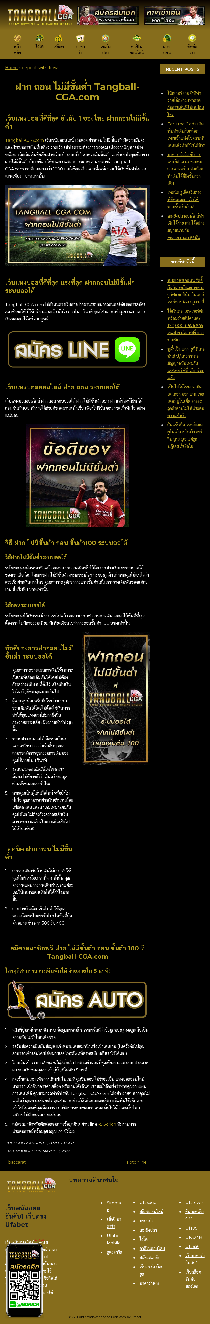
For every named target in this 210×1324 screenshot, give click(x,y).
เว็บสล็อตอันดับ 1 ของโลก (193, 1279)
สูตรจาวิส (114, 1252)
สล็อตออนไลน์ (151, 1211)
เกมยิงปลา (148, 1230)
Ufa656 (192, 1246)
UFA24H (193, 1237)
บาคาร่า (146, 1221)
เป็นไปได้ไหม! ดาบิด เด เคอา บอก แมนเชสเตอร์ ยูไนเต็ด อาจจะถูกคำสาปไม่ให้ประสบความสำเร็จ (185, 401)
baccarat (17, 1162)
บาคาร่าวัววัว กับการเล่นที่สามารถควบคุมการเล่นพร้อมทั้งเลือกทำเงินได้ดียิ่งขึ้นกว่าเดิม (185, 169)
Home (11, 67)
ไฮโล (144, 1239)
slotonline (137, 1162)
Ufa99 (191, 1228)
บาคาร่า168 (149, 1283)
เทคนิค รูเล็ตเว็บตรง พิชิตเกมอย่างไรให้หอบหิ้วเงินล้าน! (184, 199)
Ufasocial (149, 1202)
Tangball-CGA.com (24, 140)
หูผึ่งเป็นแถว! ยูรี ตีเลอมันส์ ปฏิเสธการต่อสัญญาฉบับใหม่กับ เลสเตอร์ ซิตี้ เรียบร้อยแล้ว (186, 363)
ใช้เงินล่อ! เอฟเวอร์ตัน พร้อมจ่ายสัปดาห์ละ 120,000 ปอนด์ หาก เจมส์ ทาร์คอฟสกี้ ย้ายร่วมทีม (186, 325)
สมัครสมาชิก (150, 1257)
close (39, 1239)
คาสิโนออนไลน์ (152, 1248)
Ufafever (194, 1202)
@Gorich (107, 1124)
